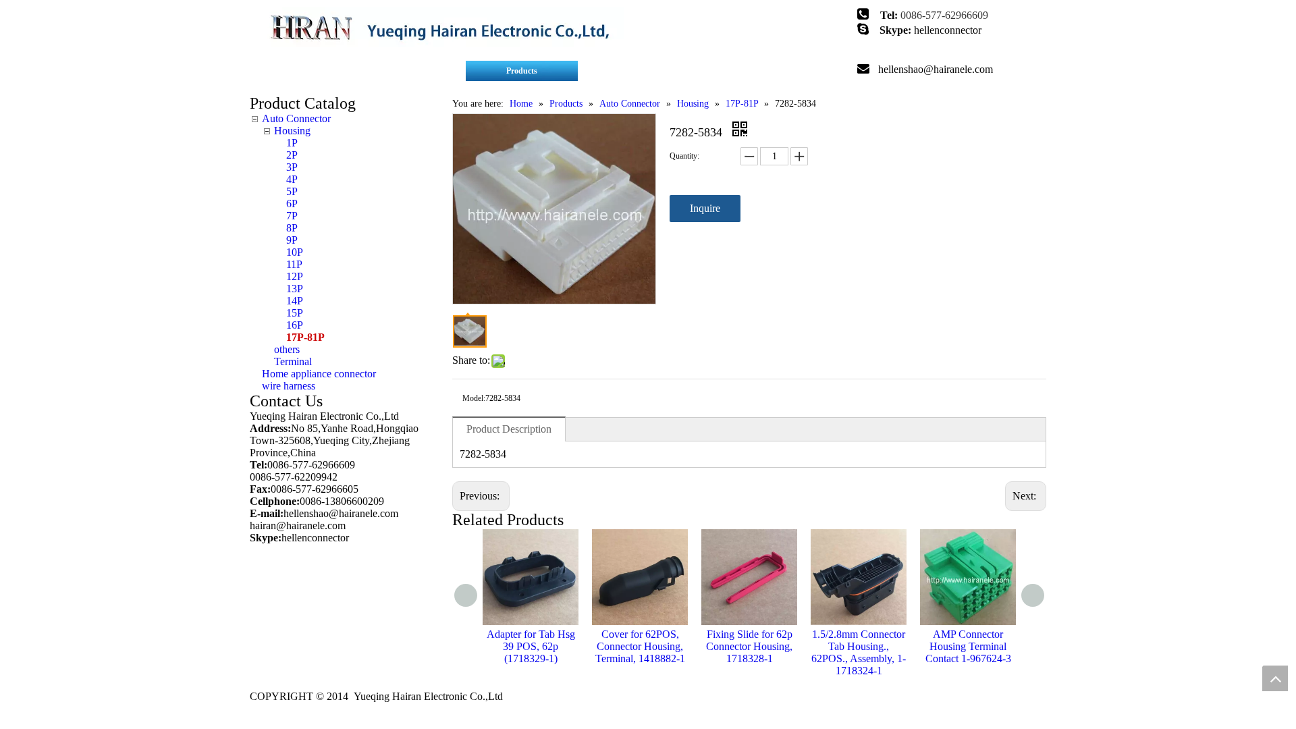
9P (292, 240)
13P (294, 288)
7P (292, 215)
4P (292, 179)
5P (292, 191)
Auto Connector (296, 118)
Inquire (705, 208)
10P (294, 252)
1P (292, 142)
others (287, 349)
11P (294, 264)
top (1275, 678)
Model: (473, 398)
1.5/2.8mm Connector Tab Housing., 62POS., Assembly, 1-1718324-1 (858, 652)
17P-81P (305, 337)
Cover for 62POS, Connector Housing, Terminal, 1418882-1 (640, 646)
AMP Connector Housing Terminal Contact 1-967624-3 (968, 646)
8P (292, 228)
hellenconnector (947, 30)
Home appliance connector (319, 373)
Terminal (293, 361)
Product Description (508, 429)
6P (292, 203)
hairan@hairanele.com (299, 525)
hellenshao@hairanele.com (935, 69)
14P (294, 300)
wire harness (288, 386)
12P (294, 276)
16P (294, 325)
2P (292, 155)
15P (294, 313)
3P (292, 167)
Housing (292, 130)
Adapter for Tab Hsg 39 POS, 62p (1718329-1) (531, 646)
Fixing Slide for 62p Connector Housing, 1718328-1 (749, 646)
